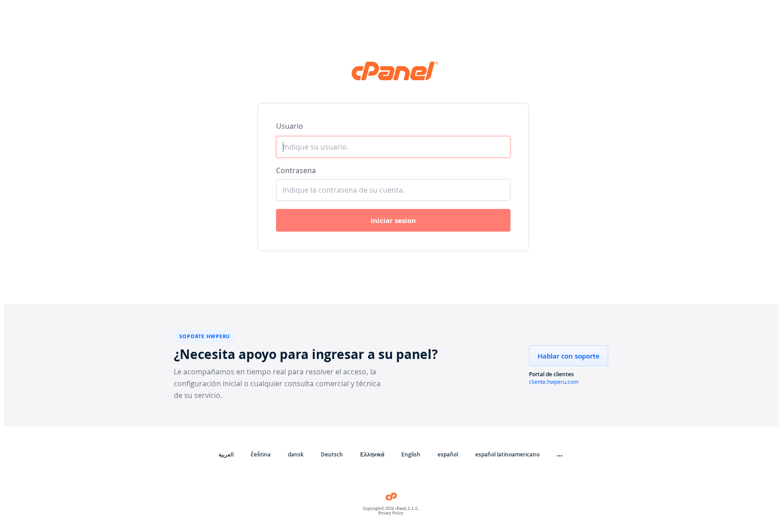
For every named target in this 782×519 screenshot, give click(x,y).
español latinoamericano (507, 454)
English (410, 454)
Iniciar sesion (393, 220)
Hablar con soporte (569, 356)
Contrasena (296, 170)
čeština (261, 454)
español (448, 454)
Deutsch (332, 454)
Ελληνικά (372, 454)
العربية (226, 454)
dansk (296, 454)
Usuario (289, 126)
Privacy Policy (391, 513)
